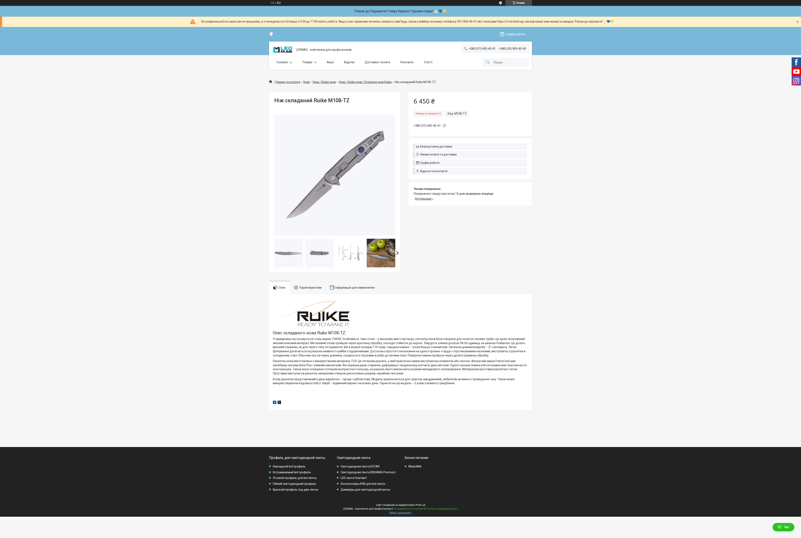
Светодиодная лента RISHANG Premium (368, 472)
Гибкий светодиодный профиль (294, 483)
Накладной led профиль (289, 466)
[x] (279, 403)
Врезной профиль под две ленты (295, 489)
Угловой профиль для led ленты (295, 478)
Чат (786, 527)
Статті (428, 62)
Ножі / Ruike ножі (324, 82)
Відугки (349, 62)
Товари (307, 62)
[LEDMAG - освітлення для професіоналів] (282, 50)
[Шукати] (488, 62)
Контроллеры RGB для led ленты (363, 483)
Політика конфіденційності (442, 508)
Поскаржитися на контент (408, 508)
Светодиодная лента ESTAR (360, 466)
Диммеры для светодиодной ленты (365, 489)
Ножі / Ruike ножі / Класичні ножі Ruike (365, 82)
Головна (282, 62)
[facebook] (274, 403)
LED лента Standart (354, 478)
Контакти (406, 62)
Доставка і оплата (377, 62)
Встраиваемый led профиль (292, 472)
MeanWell (414, 466)
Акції (330, 62)
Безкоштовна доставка (436, 146)
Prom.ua (420, 505)
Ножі (306, 82)
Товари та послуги (287, 82)
